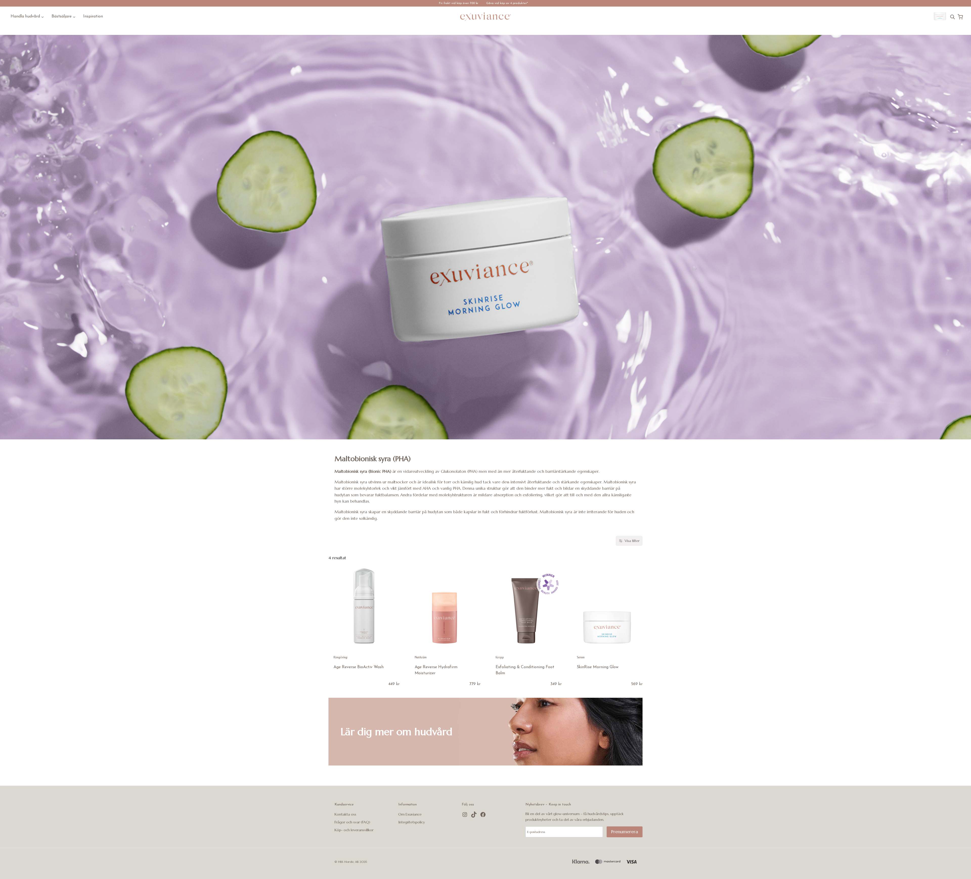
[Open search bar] (952, 17)
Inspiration (93, 16)
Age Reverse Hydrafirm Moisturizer (436, 670)
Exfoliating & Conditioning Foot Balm (525, 670)
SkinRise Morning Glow (598, 667)
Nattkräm (421, 657)
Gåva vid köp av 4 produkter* (507, 3)
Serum (581, 657)
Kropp (500, 657)
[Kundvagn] (960, 16)
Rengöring (340, 657)
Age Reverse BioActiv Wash (359, 667)
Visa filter (632, 540)
